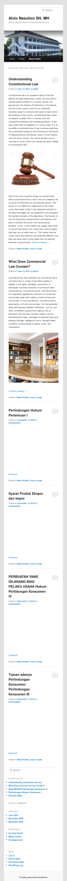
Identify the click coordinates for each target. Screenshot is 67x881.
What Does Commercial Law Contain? (27, 264)
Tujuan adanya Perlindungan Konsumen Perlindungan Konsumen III (20, 684)
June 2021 (13, 815)
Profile (21, 58)
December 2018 (16, 821)
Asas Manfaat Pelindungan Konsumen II (28, 788)
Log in (12, 855)
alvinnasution (14, 422)
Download (13, 474)
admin (35, 88)
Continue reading (40, 242)
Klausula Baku (15, 795)
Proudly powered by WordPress (33, 877)
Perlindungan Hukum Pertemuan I (25, 412)
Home (11, 58)
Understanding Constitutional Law (23, 81)
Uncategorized (15, 839)
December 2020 (16, 818)
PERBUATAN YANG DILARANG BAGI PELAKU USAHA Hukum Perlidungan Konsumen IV (28, 586)
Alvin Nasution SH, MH (29, 18)
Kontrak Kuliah (16, 833)
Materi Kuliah (35, 58)
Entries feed (14, 858)
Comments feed (16, 861)
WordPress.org (16, 865)
